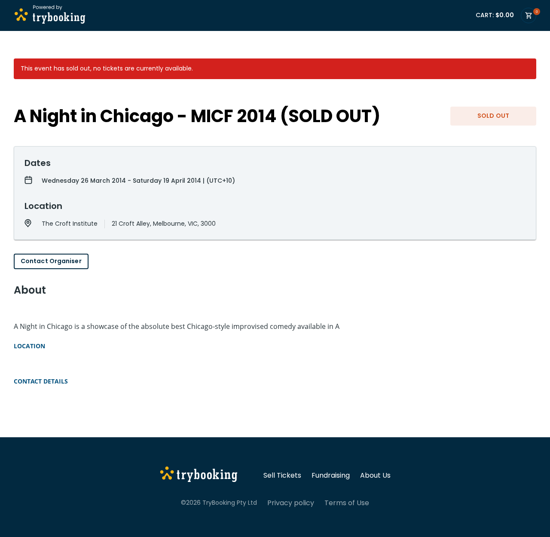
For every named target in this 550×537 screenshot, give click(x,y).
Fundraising (331, 475)
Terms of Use (346, 503)
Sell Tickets (282, 475)
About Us (375, 475)
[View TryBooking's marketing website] (199, 475)
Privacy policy (290, 503)
